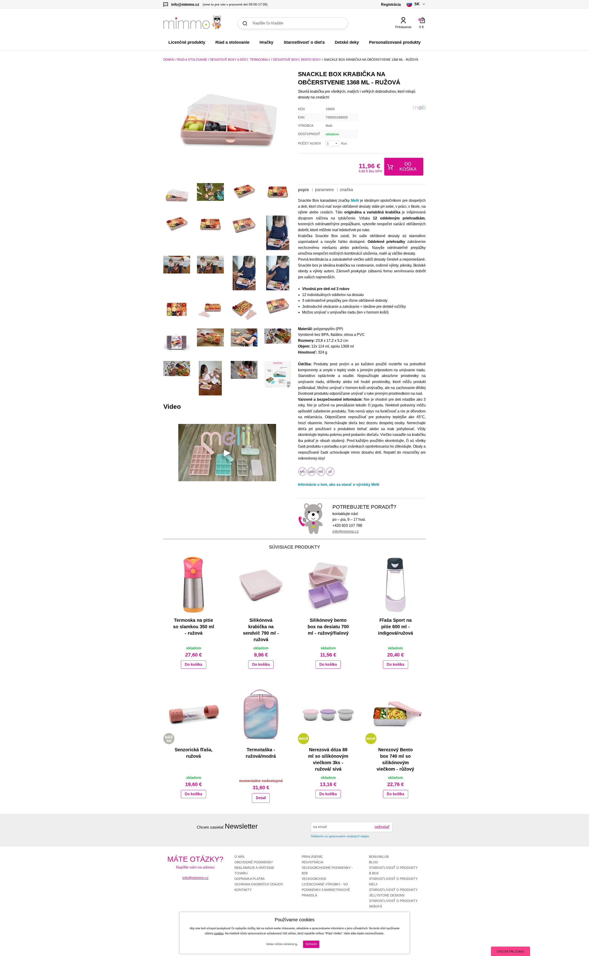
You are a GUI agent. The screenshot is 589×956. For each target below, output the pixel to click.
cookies (219, 933)
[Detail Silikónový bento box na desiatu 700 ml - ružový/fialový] (328, 585)
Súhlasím (311, 944)
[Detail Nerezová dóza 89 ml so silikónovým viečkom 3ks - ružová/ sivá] (328, 714)
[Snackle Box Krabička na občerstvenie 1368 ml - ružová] (227, 125)
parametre (324, 189)
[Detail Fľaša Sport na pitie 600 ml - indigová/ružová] (395, 585)
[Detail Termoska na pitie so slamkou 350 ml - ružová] (193, 585)
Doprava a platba (249, 879)
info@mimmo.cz (345, 531)
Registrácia (312, 862)
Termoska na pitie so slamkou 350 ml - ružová (193, 627)
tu (296, 944)
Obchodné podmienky (253, 862)
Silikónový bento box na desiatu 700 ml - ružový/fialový (328, 627)
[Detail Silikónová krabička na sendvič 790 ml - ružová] (261, 585)
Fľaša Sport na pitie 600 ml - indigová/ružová (395, 627)
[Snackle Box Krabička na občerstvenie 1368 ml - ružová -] (176, 196)
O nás (239, 856)
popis (303, 189)
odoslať (382, 826)
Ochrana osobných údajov (258, 884)
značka (346, 189)
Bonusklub (379, 856)
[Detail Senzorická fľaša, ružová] (193, 714)
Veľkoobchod (314, 879)
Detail (261, 798)
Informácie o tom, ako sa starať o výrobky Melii (338, 485)
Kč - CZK (398, 35)
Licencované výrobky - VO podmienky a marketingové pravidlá (326, 889)
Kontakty (242, 890)
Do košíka (407, 166)
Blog (373, 862)
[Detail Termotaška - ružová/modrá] (261, 714)
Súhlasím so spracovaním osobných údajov (340, 836)
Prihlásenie (312, 856)
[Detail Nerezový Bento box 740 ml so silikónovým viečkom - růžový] (395, 714)
